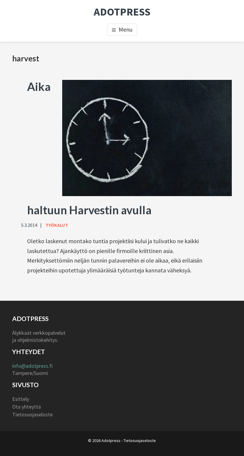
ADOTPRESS (122, 11)
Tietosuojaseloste (32, 414)
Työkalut (57, 225)
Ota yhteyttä (26, 406)
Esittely (20, 398)
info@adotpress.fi (32, 365)
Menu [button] (125, 29)
